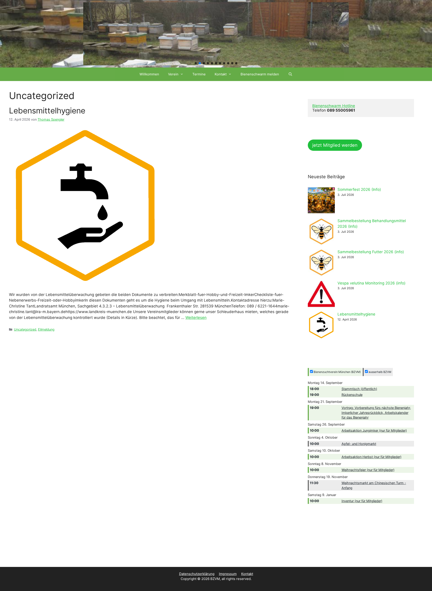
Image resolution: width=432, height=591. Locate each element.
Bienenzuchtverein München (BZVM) (337, 372)
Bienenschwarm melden (260, 74)
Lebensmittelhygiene (47, 110)
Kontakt (221, 74)
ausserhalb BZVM (379, 372)
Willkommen (149, 74)
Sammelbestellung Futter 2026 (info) (371, 252)
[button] (196, 63)
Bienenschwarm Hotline (333, 106)
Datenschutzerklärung (196, 574)
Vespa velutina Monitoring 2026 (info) (371, 283)
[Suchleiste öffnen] (290, 74)
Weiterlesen (196, 317)
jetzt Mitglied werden (335, 145)
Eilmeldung (46, 329)
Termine (199, 74)
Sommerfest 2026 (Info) (359, 189)
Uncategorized (25, 329)
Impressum (228, 574)
